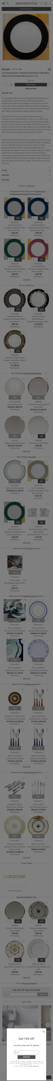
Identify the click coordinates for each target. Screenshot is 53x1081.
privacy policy (36, 1066)
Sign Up (26, 1057)
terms (31, 1066)
